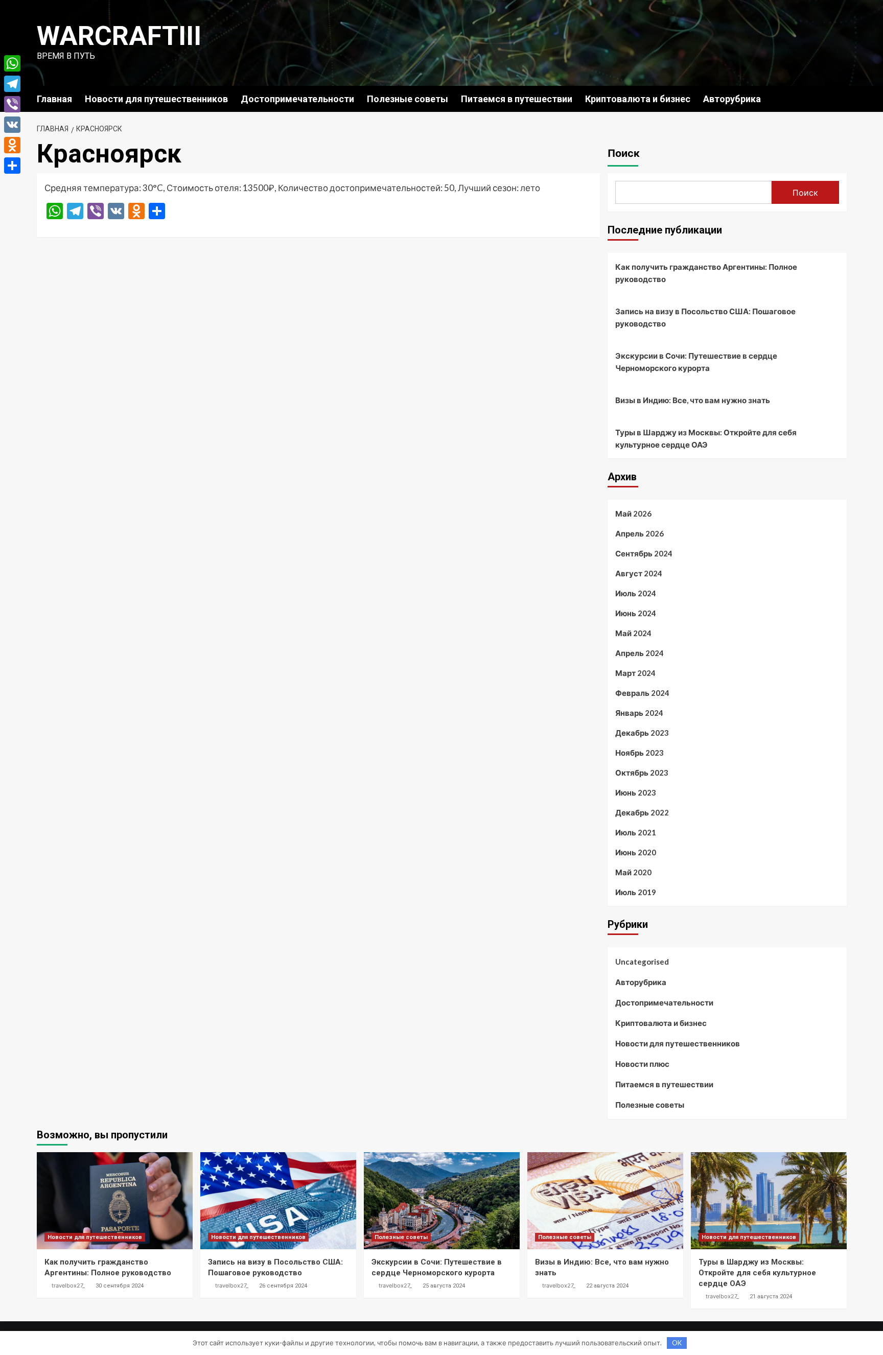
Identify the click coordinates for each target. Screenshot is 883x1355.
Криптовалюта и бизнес (637, 99)
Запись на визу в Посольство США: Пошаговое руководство (705, 317)
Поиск (624, 153)
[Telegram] (12, 84)
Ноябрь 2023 (639, 752)
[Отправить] (12, 165)
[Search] (840, 98)
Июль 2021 (635, 832)
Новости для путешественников (156, 99)
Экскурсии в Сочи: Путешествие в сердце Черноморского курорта (696, 361)
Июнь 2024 (635, 613)
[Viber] (12, 104)
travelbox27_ (68, 1285)
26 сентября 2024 (283, 1285)
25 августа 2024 (444, 1285)
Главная (54, 99)
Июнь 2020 (635, 852)
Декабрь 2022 (642, 812)
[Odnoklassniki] (12, 145)
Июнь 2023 (635, 792)
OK (677, 1343)
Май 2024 (633, 633)
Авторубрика (732, 99)
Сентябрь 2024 (643, 553)
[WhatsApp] (12, 63)
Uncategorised (642, 961)
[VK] (12, 124)
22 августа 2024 (607, 1285)
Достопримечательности (297, 99)
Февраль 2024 (642, 692)
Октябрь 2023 (641, 772)
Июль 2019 (635, 892)
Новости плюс (642, 1063)
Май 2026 (633, 513)
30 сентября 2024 (120, 1285)
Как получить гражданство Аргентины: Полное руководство (706, 273)
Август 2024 (638, 573)
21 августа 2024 (771, 1296)
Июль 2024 (635, 593)
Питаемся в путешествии (516, 99)
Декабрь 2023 (642, 732)
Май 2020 (633, 872)
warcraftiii (119, 36)
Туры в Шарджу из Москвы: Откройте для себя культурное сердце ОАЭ (706, 438)
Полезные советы (407, 99)
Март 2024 (635, 673)
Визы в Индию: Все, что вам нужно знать (692, 400)
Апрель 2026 (639, 533)
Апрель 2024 (639, 653)
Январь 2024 (639, 712)
